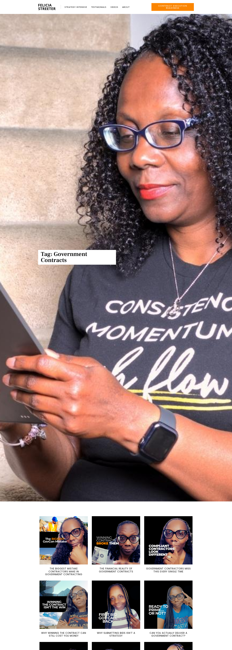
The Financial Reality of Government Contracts (116, 570)
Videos (114, 7)
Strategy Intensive (76, 7)
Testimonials (98, 7)
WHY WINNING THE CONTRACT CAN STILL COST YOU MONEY (63, 634)
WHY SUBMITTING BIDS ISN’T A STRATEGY (116, 634)
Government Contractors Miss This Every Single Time (168, 570)
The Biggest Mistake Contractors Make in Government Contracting (63, 571)
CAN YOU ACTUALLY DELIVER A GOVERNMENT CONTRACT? (168, 634)
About (126, 7)
